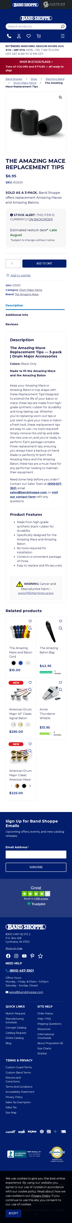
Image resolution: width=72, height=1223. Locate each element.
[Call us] (9, 36)
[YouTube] (24, 956)
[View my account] (18, 36)
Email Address (17, 847)
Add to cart (44, 263)
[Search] (62, 26)
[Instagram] (16, 956)
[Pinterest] (32, 956)
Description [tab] (14, 305)
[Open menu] (62, 36)
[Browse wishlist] (28, 36)
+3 (28, 724)
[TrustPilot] (40, 956)
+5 (28, 663)
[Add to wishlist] (30, 621)
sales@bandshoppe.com (28, 492)
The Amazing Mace (27, 294)
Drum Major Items (24, 82)
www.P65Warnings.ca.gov (35, 593)
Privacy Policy (40, 1195)
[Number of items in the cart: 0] (38, 36)
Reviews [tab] (12, 324)
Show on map (14, 948)
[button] (60, 97)
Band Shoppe (14, 79)
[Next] (29, 786)
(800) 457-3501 (22, 971)
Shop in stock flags (35, 61)
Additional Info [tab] (17, 315)
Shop (34, 79)
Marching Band (55, 79)
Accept (13, 1213)
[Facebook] (8, 956)
